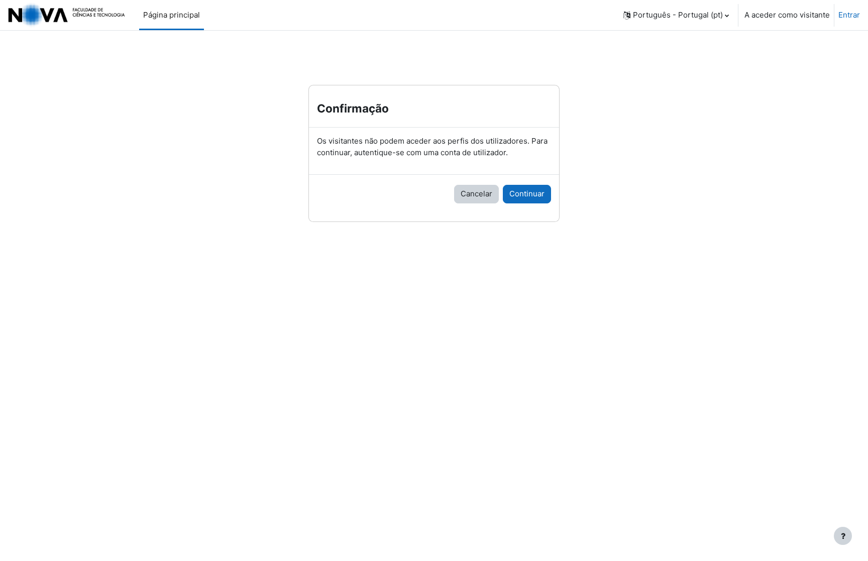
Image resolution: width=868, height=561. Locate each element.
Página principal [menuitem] (171, 15)
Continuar (527, 193)
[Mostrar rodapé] (843, 536)
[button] (676, 15)
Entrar (849, 15)
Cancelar (476, 193)
